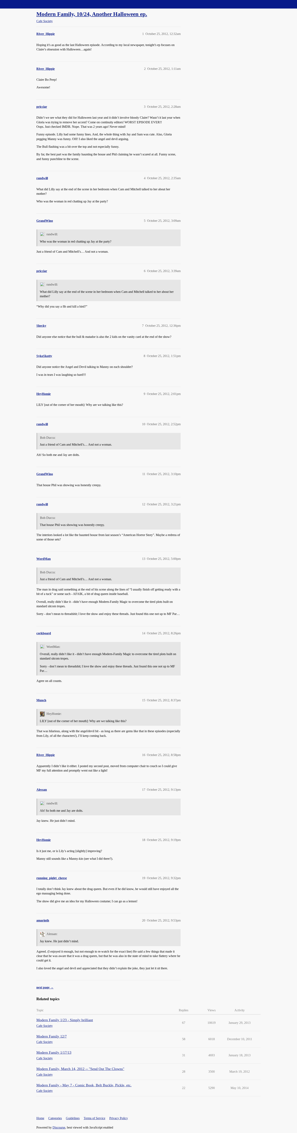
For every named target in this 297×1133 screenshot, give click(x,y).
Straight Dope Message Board (21, 4)
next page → (45, 987)
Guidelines (73, 1118)
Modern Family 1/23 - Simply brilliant (64, 1020)
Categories (55, 1118)
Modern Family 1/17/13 (53, 1052)
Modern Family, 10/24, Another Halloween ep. (91, 14)
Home (40, 1118)
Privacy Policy (118, 1118)
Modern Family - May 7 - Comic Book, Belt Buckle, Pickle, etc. (84, 1085)
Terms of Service (94, 1118)
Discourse (59, 1127)
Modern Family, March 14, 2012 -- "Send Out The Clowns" (80, 1069)
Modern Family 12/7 (51, 1036)
